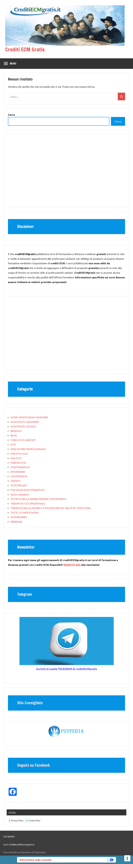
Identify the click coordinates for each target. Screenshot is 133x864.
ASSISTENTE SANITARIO (25, 421)
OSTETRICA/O (19, 485)
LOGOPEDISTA (19, 476)
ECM (13, 444)
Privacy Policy (17, 820)
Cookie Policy (34, 820)
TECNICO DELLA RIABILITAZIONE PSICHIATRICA (38, 498)
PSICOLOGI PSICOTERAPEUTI (28, 489)
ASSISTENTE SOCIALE (23, 426)
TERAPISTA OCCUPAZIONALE (28, 503)
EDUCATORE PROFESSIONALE (28, 449)
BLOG (14, 435)
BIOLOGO (16, 430)
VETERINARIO (19, 517)
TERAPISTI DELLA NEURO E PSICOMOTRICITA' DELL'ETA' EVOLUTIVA (51, 508)
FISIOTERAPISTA (20, 467)
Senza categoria (20, 494)
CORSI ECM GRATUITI (23, 439)
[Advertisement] (66, 172)
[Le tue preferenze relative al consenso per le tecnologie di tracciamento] (127, 858)
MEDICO (15, 480)
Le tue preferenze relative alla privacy (81, 859)
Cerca (118, 121)
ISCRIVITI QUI (71, 564)
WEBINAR (16, 521)
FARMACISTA (18, 462)
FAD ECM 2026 (19, 453)
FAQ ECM (16, 458)
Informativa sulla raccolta (35, 859)
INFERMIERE (18, 471)
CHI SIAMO (8, 836)
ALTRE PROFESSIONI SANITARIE (29, 417)
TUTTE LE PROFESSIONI (24, 512)
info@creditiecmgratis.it (22, 844)
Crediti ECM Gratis (25, 49)
